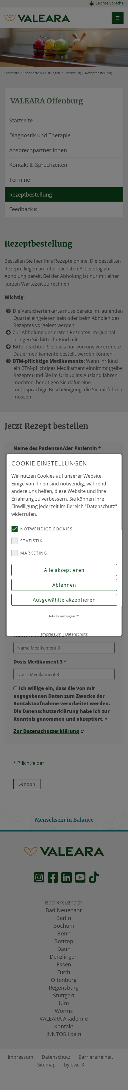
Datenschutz (76, 634)
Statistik (31, 541)
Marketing (33, 553)
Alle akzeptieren (64, 570)
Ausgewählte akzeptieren (64, 600)
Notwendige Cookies (46, 529)
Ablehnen (64, 585)
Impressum (51, 634)
